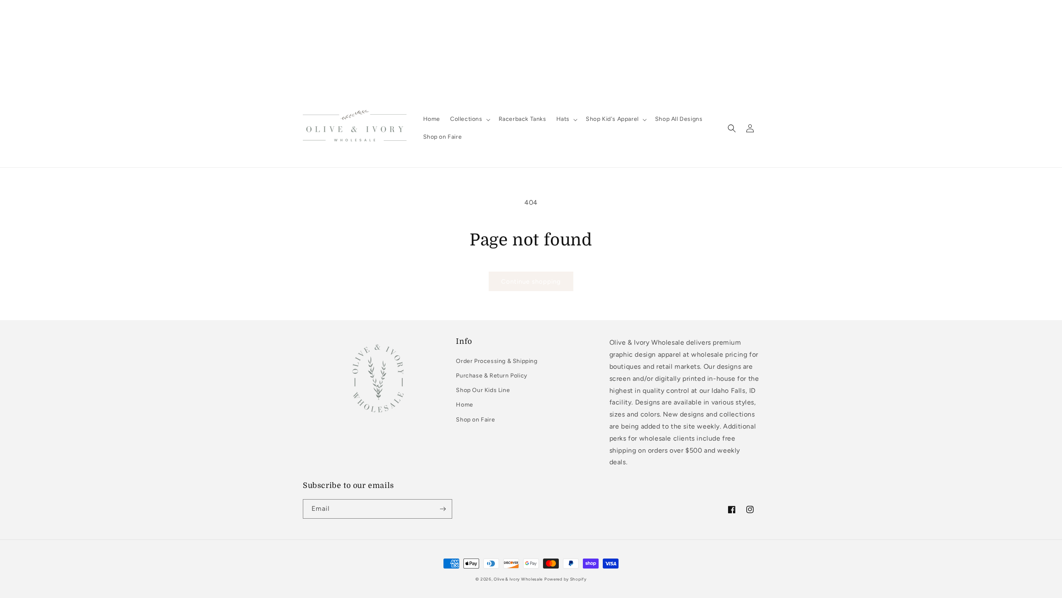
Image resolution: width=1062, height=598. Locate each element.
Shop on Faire (475, 419)
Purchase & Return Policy (491, 375)
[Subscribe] (443, 509)
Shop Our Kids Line (483, 390)
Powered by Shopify (565, 579)
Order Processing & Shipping (496, 361)
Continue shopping (531, 281)
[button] (469, 119)
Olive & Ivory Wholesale (518, 579)
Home (464, 404)
